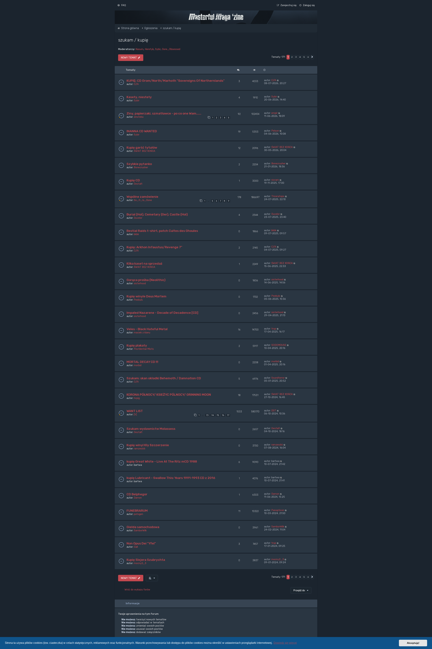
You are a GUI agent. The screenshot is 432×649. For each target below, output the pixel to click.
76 (223, 415)
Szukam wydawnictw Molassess (151, 429)
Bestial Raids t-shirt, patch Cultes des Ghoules (162, 231)
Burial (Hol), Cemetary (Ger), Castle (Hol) (157, 214)
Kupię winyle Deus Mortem (146, 296)
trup (273, 328)
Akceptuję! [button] (413, 643)
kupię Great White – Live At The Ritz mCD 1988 (162, 461)
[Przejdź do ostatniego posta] (278, 80)
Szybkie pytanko (139, 164)
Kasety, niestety (139, 97)
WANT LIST (135, 411)
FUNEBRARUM (137, 511)
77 (228, 415)
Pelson (275, 130)
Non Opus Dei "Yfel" (141, 543)
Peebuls (138, 299)
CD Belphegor (137, 494)
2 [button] (292, 57)
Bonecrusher (141, 167)
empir (274, 112)
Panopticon (277, 510)
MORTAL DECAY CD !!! (142, 362)
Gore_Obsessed (171, 49)
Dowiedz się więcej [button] (285, 642)
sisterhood (140, 283)
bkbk (136, 234)
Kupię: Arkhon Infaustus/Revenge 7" (154, 247)
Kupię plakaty (137, 345)
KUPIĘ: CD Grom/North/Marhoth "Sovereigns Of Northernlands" (176, 81)
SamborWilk (140, 530)
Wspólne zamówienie (142, 197)
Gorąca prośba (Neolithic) (146, 280)
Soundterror (278, 377)
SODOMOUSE (278, 345)
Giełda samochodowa (143, 527)
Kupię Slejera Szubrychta (146, 560)
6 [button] (308, 57)
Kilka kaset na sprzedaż (144, 263)
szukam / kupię (133, 40)
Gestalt (138, 183)
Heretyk (149, 49)
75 (218, 415)
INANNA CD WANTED (142, 131)
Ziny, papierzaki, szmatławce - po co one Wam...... (164, 113)
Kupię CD (133, 180)
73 (207, 415)
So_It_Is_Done (143, 200)
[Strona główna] (215, 17)
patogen (138, 514)
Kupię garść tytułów (142, 147)
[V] (135, 414)
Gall (136, 546)
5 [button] (304, 57)
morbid (137, 365)
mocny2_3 (140, 563)
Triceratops (277, 196)
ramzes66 (139, 448)
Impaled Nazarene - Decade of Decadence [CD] (162, 313)
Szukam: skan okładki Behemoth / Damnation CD (164, 378)
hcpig (137, 398)
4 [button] (300, 57)
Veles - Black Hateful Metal (147, 329)
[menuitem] (121, 5)
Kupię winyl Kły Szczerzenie (148, 445)
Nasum (139, 49)
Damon (138, 497)
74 (212, 415)
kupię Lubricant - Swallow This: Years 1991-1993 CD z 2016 (171, 478)
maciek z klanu (142, 332)
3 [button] (296, 57)
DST (273, 410)
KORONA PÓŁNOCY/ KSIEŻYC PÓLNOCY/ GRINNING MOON (169, 395)
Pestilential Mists (144, 348)
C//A (136, 84)
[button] (312, 57)
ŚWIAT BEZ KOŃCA (144, 150)
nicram (275, 179)
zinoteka (138, 116)
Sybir (158, 49)
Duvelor (138, 217)
